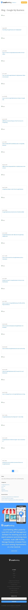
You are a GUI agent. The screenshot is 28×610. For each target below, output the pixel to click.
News (2, 487)
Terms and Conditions (14, 607)
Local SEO (3, 486)
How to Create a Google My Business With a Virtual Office (12, 499)
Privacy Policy (24, 605)
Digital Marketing (4, 490)
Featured (3, 489)
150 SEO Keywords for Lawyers (7, 498)
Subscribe (14, 601)
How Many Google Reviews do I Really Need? (10, 496)
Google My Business (5, 484)
